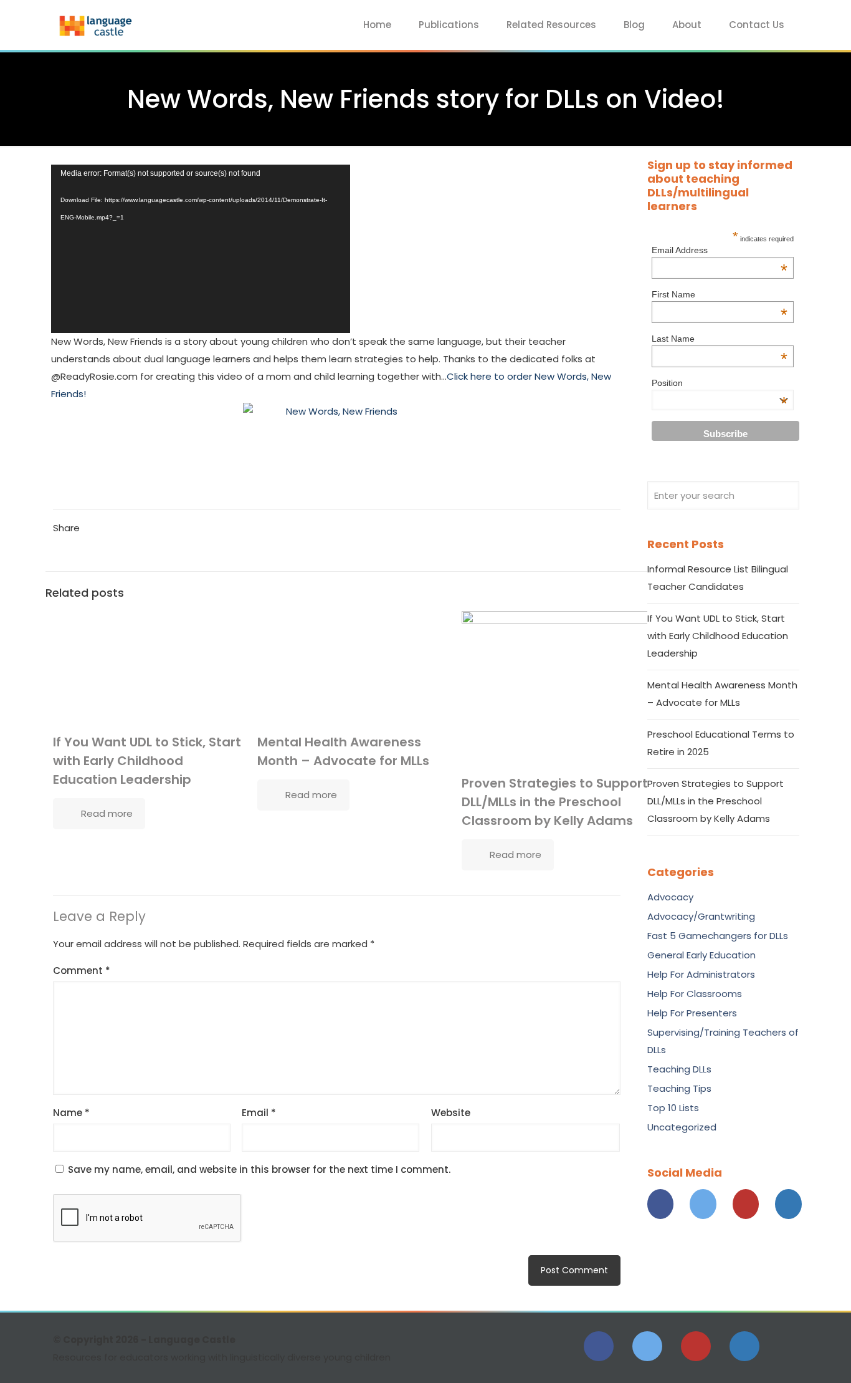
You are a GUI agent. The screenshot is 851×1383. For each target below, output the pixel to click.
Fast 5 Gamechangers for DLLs (717, 935)
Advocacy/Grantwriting (701, 916)
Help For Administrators (701, 974)
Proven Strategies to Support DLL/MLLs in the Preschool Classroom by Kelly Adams (555, 801)
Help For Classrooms (694, 993)
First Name (719, 294)
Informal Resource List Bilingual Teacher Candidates (717, 577)
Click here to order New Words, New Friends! (331, 385)
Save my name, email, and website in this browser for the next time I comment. (259, 1169)
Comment (81, 970)
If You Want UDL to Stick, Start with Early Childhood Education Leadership (147, 760)
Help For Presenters (692, 1012)
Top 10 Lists (673, 1107)
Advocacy (670, 897)
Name (71, 1112)
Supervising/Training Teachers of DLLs (723, 1041)
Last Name (719, 339)
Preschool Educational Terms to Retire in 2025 (720, 743)
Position (719, 383)
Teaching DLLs (679, 1069)
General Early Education (701, 954)
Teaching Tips (679, 1088)
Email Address (719, 250)
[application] (200, 249)
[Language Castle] (96, 25)
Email (259, 1112)
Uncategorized (681, 1127)
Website (450, 1112)
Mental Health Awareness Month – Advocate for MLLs (722, 693)
